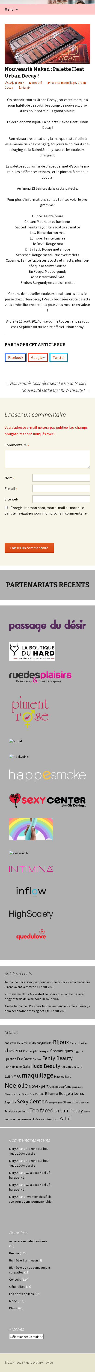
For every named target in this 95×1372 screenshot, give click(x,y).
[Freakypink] (18, 756)
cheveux (13, 1050)
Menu (9, 9)
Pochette (39, 1094)
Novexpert (39, 1086)
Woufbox (53, 1119)
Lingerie (78, 1067)
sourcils (85, 1102)
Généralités (17, 1287)
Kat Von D (67, 1067)
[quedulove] (31, 934)
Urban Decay (68, 1110)
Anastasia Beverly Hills (19, 1043)
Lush (9, 1076)
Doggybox (78, 1051)
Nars (68, 1076)
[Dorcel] (15, 741)
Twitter (59, 357)
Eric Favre (24, 1059)
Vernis (87, 1111)
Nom (10, 478)
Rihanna (51, 1093)
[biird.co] (31, 829)
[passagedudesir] (47, 625)
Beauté (37, 83)
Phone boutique (13, 1094)
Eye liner (37, 1059)
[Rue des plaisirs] (40, 677)
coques (46, 1051)
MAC (17, 1076)
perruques (77, 1086)
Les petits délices (21, 1294)
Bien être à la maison (23, 1260)
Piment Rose (28, 1094)
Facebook (15, 357)
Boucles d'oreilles (79, 1043)
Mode (13, 1301)
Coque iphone (32, 1051)
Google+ (38, 357)
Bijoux (61, 1042)
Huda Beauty (45, 1066)
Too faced (41, 1110)
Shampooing (71, 1102)
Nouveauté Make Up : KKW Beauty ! (55, 390)
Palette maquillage (63, 83)
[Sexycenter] (47, 800)
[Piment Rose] (30, 710)
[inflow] (31, 891)
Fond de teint (13, 1067)
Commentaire (17, 445)
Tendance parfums (17, 1111)
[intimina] (31, 869)
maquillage (37, 1075)
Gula (26, 1066)
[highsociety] (31, 914)
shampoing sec (54, 1102)
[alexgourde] (19, 853)
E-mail (11, 489)
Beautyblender (42, 1043)
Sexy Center (32, 1101)
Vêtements (40, 1119)
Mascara (59, 1076)
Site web (11, 499)
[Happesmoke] (47, 776)
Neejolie (16, 1085)
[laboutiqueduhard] (32, 651)
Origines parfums (60, 1087)
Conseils (15, 1279)
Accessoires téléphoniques (28, 1241)
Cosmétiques (61, 1050)
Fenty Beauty (57, 1058)
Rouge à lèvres (71, 1093)
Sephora (10, 1102)
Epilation (10, 1059)
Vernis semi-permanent (19, 1119)
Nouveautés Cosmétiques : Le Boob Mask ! (45, 383)
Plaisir (13, 1308)
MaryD (25, 87)
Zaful (65, 1118)
